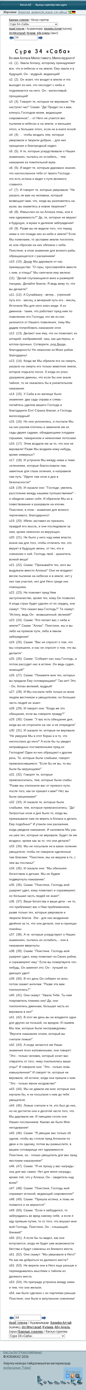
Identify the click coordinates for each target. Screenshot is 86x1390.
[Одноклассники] (73, 1376)
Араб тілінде (16, 28)
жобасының (16, 1367)
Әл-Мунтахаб (17, 33)
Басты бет (11, 1352)
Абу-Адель (43, 33)
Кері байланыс (31, 1352)
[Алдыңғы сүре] (11, 37)
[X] (77, 1376)
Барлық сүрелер (19, 19)
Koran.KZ (25, 5)
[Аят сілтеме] (10, 63)
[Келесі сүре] (40, 37)
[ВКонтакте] (68, 1376)
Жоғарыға (73, 1371)
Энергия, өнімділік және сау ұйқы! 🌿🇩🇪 (46, 12)
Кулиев (31, 33)
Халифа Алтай (53, 28)
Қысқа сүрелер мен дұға (51, 5)
